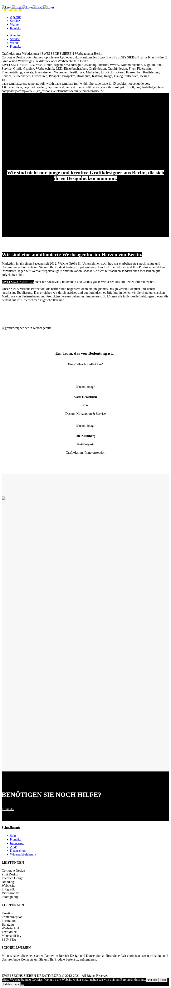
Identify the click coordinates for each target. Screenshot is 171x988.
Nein (163, 979)
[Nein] (22, 985)
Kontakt (15, 839)
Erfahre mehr (11, 984)
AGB (13, 847)
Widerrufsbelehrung (23, 854)
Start (13, 835)
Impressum (17, 843)
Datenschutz (18, 850)
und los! (152, 979)
